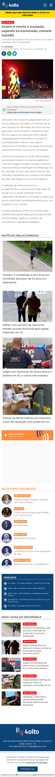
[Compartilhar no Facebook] (4, 53)
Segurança (7, 22)
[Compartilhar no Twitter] (14, 53)
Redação (9, 47)
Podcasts (10, 577)
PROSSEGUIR (27, 769)
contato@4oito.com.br (36, 746)
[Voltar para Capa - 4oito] (16, 5)
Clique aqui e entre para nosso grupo (24, 112)
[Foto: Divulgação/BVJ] (27, 79)
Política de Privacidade (36, 762)
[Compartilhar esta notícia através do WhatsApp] (9, 53)
